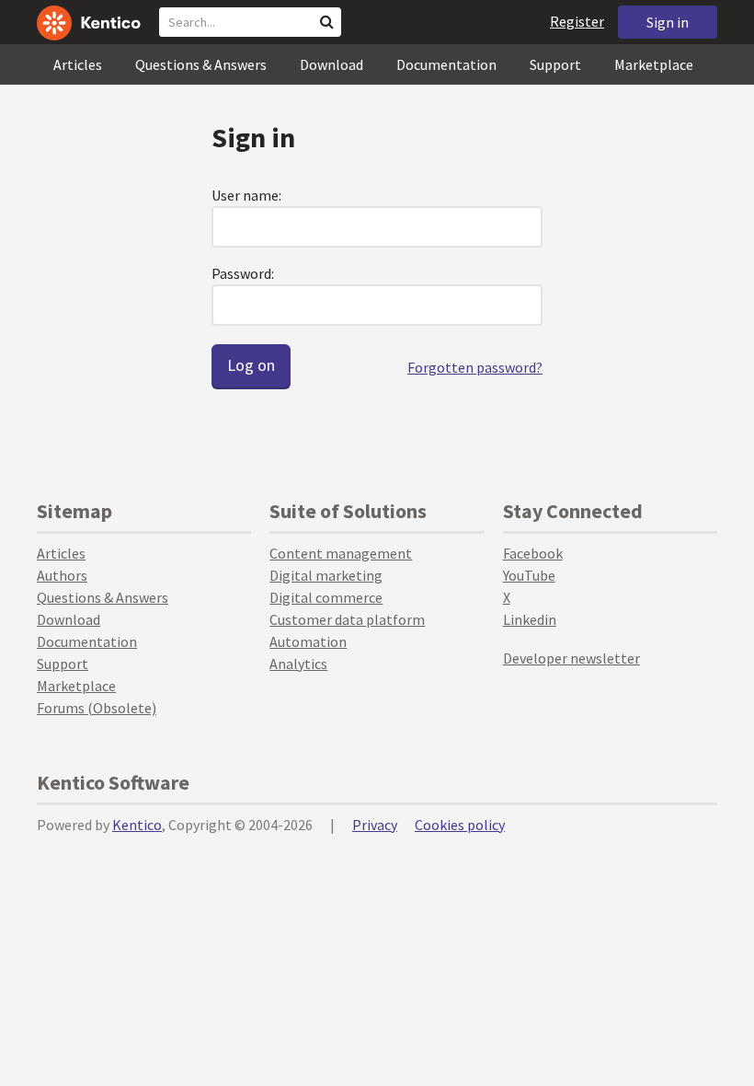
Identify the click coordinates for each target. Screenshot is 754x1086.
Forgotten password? (475, 367)
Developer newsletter (571, 658)
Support (555, 64)
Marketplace (653, 64)
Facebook (533, 553)
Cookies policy (460, 824)
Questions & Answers (201, 64)
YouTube (529, 575)
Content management (340, 553)
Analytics (298, 663)
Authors (62, 575)
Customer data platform (347, 619)
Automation (308, 641)
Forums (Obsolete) (96, 708)
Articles (77, 64)
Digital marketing (326, 575)
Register (577, 21)
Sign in (667, 22)
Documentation (446, 64)
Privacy (374, 824)
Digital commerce (326, 597)
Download (331, 64)
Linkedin (529, 619)
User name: (246, 195)
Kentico (137, 824)
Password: (242, 273)
